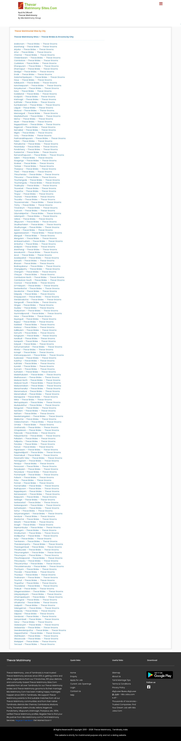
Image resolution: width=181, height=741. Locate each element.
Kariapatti (18, 341)
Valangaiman (20, 608)
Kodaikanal (19, 94)
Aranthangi (19, 46)
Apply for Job (76, 680)
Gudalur (18, 308)
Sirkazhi (17, 522)
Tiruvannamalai (21, 202)
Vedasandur (20, 627)
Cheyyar (18, 274)
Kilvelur (17, 349)
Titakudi (18, 588)
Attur (16, 52)
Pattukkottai (20, 144)
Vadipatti (18, 605)
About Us (116, 676)
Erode (17, 74)
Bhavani (18, 263)
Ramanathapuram (23, 155)
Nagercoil (18, 127)
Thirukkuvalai (20, 549)
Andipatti (18, 246)
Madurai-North (21, 380)
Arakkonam (19, 43)
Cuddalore (19, 63)
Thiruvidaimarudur (23, 566)
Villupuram (19, 221)
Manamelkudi (20, 394)
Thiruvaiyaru (20, 561)
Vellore (17, 219)
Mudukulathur (20, 405)
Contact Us (75, 691)
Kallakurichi (19, 82)
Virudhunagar (20, 227)
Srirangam (19, 530)
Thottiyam (19, 569)
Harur (16, 316)
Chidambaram (21, 57)
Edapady (18, 294)
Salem (17, 157)
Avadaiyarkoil (20, 258)
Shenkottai (19, 519)
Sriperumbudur (21, 527)
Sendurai (18, 516)
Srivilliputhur (20, 536)
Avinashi (18, 260)
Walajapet (19, 641)
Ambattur (19, 244)
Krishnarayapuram (23, 355)
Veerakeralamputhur (24, 630)
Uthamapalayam (22, 597)
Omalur (18, 424)
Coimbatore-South (23, 280)
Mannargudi (20, 113)
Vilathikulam (20, 636)
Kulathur (18, 360)
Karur (16, 91)
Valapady (18, 611)
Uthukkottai (19, 602)
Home (73, 672)
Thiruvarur (19, 177)
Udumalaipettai (21, 213)
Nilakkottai (19, 419)
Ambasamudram (22, 241)
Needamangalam (22, 416)
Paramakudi (20, 455)
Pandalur (18, 444)
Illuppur (17, 321)
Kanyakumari (20, 88)
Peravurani (19, 466)
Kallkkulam (19, 330)
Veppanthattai (21, 633)
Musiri (17, 121)
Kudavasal (19, 358)
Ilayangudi (19, 319)
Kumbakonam (21, 105)
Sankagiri (18, 499)
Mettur (17, 119)
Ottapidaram (20, 430)
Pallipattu (18, 441)
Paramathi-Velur (22, 458)
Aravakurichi (20, 252)
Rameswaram (20, 494)
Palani (17, 141)
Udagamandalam (22, 591)
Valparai (18, 613)
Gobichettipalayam (23, 77)
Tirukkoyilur (19, 185)
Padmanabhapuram (23, 138)
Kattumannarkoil (22, 346)
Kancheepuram (21, 85)
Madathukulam (21, 374)
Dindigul (18, 71)
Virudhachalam (21, 224)
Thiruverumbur (21, 563)
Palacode (18, 433)
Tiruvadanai (19, 586)
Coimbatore (20, 60)
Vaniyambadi (20, 619)
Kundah (18, 366)
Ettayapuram (20, 296)
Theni (17, 171)
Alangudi (18, 235)
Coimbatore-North (23, 277)
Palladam (18, 438)
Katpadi (18, 344)
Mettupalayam (21, 402)
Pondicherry (20, 149)
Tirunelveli (19, 188)
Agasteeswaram (22, 233)
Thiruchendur (20, 174)
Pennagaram (20, 460)
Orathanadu (20, 427)
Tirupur (17, 194)
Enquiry (73, 676)
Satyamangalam (22, 513)
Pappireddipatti (21, 452)
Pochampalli (20, 474)
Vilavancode (20, 638)
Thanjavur (19, 169)
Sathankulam (20, 508)
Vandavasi (19, 616)
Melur (17, 399)
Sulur (16, 538)
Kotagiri (17, 352)
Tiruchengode (21, 180)
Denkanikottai (20, 288)
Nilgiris (17, 132)
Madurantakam (21, 385)
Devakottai (19, 291)
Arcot (17, 255)
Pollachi (18, 477)
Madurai (18, 110)
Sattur (17, 510)
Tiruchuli (18, 580)
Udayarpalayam (21, 594)
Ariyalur (17, 49)
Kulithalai (18, 102)
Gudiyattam (20, 310)
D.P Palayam (20, 285)
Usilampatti (19, 216)
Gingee (17, 305)
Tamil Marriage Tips (121, 680)
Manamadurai (21, 391)
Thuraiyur (18, 574)
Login (72, 687)
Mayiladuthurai (21, 116)
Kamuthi (18, 333)
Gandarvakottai (21, 299)
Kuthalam (19, 371)
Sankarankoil (20, 502)
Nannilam (18, 410)
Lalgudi (17, 107)
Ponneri (17, 483)
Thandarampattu (22, 544)
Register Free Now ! (24, 720)
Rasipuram (19, 497)
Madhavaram (20, 377)
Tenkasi (18, 166)
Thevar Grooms (50, 43)
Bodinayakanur (21, 266)
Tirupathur (19, 583)
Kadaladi (18, 324)
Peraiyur (18, 463)
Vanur (17, 622)
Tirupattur (19, 191)
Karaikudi (18, 338)
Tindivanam (20, 577)
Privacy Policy (118, 687)
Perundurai (19, 472)
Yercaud (18, 644)
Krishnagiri (19, 99)
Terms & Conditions (121, 683)
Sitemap (116, 672)
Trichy (17, 205)
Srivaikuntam (20, 533)
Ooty (16, 135)
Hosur (17, 80)
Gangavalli (19, 302)
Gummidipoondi (22, 313)
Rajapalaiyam (20, 491)
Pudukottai (19, 152)
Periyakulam (20, 469)
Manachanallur (21, 388)
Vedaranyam (20, 624)
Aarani (17, 230)
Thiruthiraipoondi (22, 558)
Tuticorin (18, 210)
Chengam (19, 271)
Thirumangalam (22, 552)
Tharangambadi (22, 547)
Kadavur (18, 327)
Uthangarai (19, 599)
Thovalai (18, 572)
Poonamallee (20, 485)
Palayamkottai (21, 435)
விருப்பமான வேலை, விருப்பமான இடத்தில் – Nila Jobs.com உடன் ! (124, 694)
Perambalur (19, 146)
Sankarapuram (21, 505)
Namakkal (19, 130)
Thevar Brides (33, 43)
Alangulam (19, 238)
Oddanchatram (21, 422)
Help (72, 695)
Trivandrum (19, 207)
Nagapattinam (21, 124)
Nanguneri (19, 408)
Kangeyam (19, 335)
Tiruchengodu (21, 182)
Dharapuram (20, 66)
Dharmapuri (20, 69)
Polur (16, 480)
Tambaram (19, 541)
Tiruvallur (18, 199)
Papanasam (20, 449)
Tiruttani (18, 196)
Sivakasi (18, 163)
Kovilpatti (18, 96)
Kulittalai (18, 363)
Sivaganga (19, 160)
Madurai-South (21, 383)
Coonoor (18, 283)
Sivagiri (17, 524)
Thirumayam (20, 555)
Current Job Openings (80, 683)
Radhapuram (20, 488)
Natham (18, 413)
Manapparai (20, 397)
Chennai (18, 55)
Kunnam (18, 369)
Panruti (17, 447)
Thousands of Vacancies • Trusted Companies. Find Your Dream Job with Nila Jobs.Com (124, 706)
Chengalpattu (21, 269)
